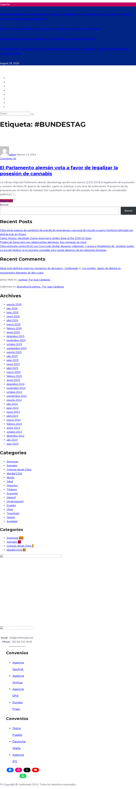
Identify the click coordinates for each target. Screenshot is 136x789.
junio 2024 (12, 408)
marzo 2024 (14, 419)
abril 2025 (12, 368)
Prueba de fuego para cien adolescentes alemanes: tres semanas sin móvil (47, 39)
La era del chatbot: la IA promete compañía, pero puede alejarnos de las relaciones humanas (53, 250)
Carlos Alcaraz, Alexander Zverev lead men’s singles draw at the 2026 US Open (50, 28)
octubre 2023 (14, 431)
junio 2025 (12, 360)
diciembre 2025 (15, 336)
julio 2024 (12, 404)
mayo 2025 (13, 364)
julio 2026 (12, 308)
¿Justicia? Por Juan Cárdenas (33, 279)
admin (12, 154)
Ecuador (12, 78)
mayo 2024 (13, 411)
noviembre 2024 (16, 388)
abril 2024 (12, 415)
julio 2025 (12, 356)
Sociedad (13, 98)
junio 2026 (12, 312)
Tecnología (14, 90)
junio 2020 (12, 443)
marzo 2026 (14, 324)
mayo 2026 (13, 316)
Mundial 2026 (14, 473)
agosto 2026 (14, 304)
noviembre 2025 (16, 340)
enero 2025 (13, 380)
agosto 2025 (14, 352)
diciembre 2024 (15, 384)
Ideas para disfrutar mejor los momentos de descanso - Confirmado (39, 268)
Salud (11, 103)
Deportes (13, 94)
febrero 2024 (14, 423)
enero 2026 (13, 332)
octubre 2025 (14, 344)
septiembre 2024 (17, 396)
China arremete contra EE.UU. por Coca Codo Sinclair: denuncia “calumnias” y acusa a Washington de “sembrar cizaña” (67, 246)
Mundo (11, 82)
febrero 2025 (14, 376)
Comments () (8, 158)
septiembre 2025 (17, 348)
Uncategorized (15, 501)
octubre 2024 (14, 392)
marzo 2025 (14, 372)
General (11, 497)
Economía (12, 493)
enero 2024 (13, 427)
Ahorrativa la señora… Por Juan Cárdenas (40, 286)
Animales (12, 465)
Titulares (12, 489)
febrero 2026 (14, 328)
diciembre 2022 (15, 435)
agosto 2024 (14, 400)
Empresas (12, 461)
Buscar (4, 204)
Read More (6, 200)
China (11, 107)
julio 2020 (12, 439)
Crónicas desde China (19, 469)
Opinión (12, 86)
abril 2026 (12, 320)
